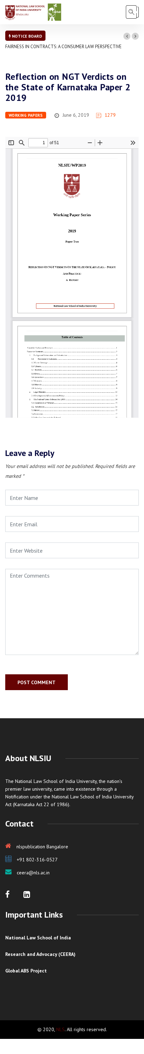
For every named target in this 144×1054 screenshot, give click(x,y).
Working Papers (26, 115)
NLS (60, 1029)
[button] (126, 36)
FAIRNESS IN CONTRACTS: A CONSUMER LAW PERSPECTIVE (63, 47)
